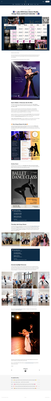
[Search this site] (1, 1)
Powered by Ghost (47, 397)
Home (13, 4)
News (22, 4)
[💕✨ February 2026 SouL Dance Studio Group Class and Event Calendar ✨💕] (25, 386)
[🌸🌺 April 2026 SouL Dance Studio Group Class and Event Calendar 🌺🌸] (25, 384)
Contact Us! (31, 4)
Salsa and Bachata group (35, 226)
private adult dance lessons (29, 362)
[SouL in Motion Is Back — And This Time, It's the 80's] (25, 382)
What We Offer (17, 4)
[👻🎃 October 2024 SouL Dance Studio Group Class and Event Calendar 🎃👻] (25, 388)
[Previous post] (11, 370)
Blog (35, 4)
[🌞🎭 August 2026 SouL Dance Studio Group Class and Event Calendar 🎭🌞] (25, 380)
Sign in (44, 1)
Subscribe (47, 1)
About (38, 4)
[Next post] (39, 370)
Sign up (25, 397)
